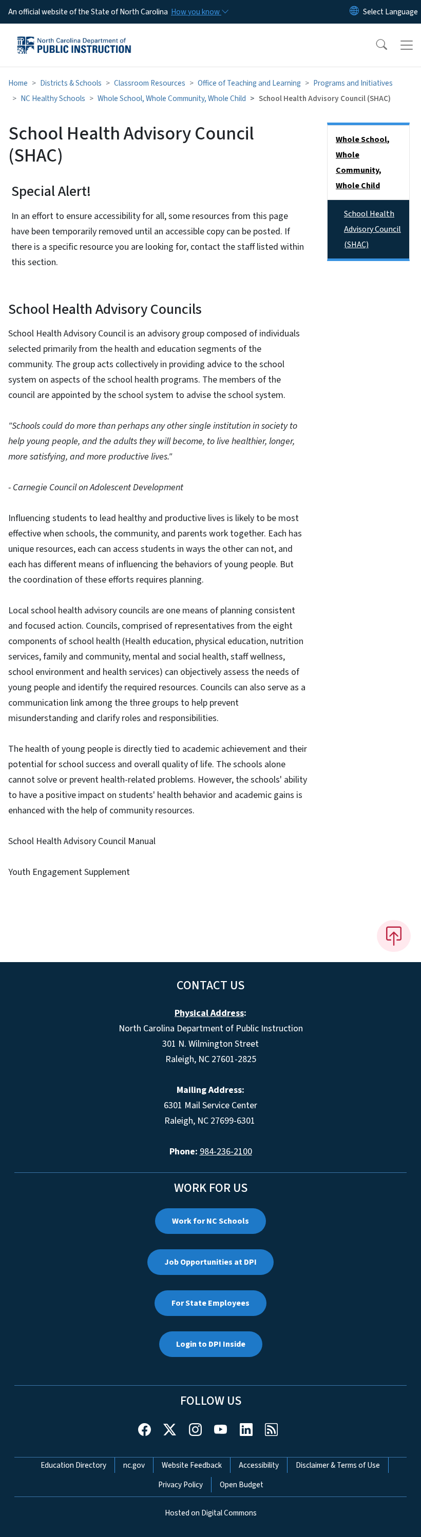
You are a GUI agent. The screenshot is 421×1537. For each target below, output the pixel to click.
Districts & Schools (71, 83)
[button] (374, 45)
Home (18, 83)
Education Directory (73, 1465)
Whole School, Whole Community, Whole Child (172, 98)
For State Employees (210, 1303)
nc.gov (134, 1465)
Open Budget (241, 1484)
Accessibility (259, 1465)
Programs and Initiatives (353, 83)
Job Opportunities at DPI (210, 1262)
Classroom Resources (149, 83)
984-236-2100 (226, 1151)
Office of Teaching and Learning (249, 83)
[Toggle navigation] (406, 45)
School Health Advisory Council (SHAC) (372, 229)
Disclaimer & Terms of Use (338, 1465)
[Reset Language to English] (354, 11)
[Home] (74, 35)
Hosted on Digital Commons (211, 1513)
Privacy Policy (180, 1484)
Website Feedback (192, 1465)
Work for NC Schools (210, 1221)
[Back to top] (394, 936)
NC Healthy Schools (53, 98)
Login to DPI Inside (210, 1344)
